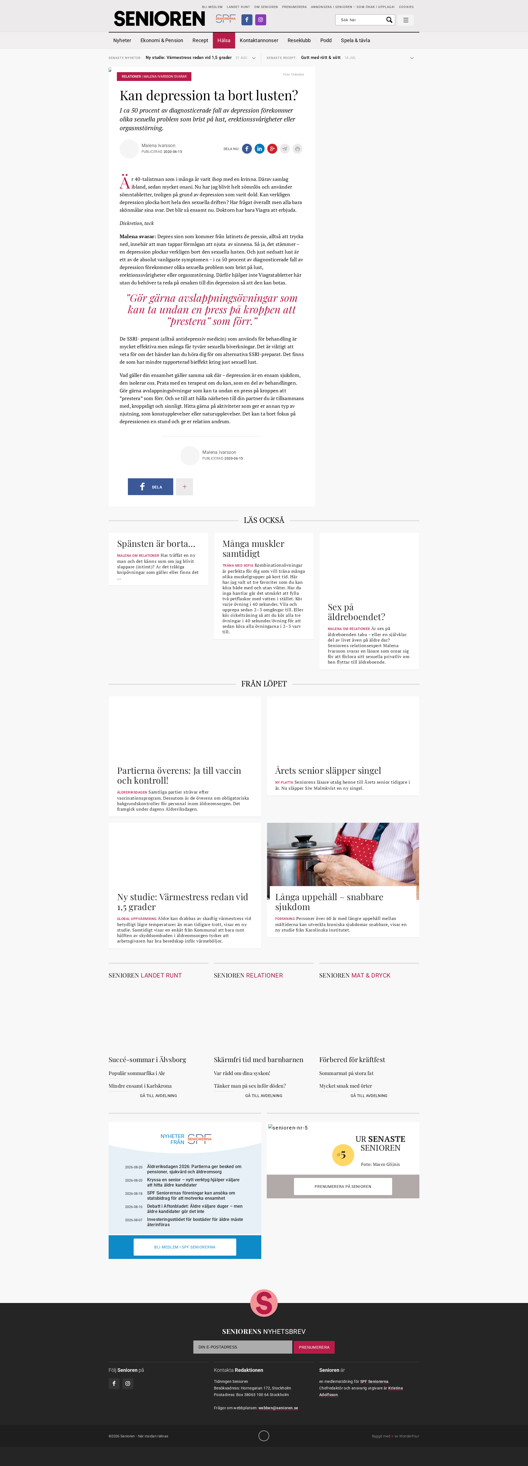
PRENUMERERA (294, 7)
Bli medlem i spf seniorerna (185, 1247)
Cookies (406, 7)
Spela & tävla (355, 40)
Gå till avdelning (158, 1096)
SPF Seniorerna (374, 1381)
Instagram (260, 19)
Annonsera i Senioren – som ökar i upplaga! (353, 7)
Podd (326, 40)
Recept (200, 40)
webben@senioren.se (278, 1408)
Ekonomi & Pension (162, 40)
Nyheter (122, 40)
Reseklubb (299, 40)
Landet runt (238, 7)
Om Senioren (266, 7)
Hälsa (224, 40)
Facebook (246, 19)
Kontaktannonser (259, 40)
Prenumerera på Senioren (343, 1186)
